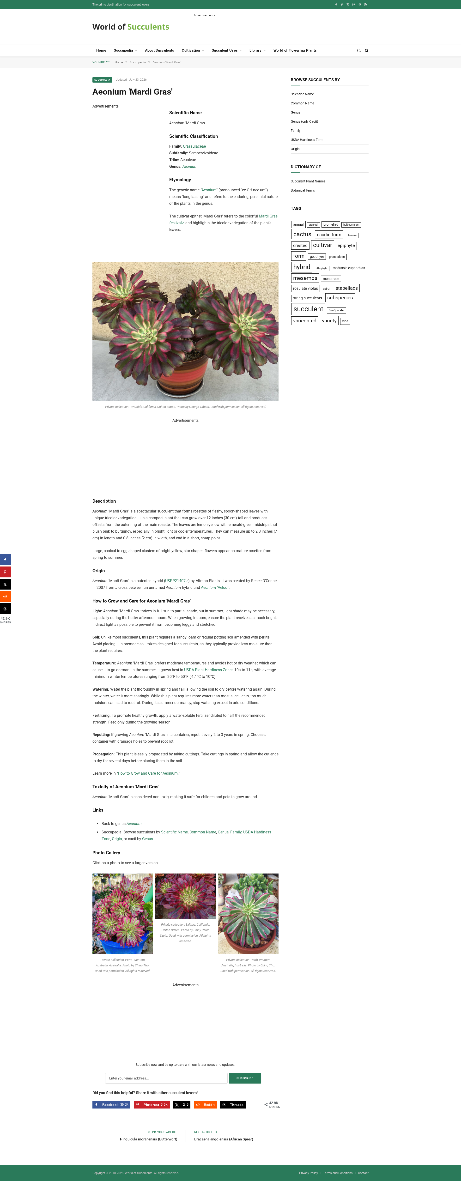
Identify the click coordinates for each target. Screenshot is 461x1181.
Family (236, 832)
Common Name (202, 832)
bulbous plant (351, 224)
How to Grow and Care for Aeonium (148, 773)
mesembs (305, 278)
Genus (223, 832)
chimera (352, 235)
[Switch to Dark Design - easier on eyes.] (359, 50)
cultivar (322, 245)
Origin (117, 839)
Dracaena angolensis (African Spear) (223, 1139)
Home (101, 50)
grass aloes (337, 257)
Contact (363, 1173)
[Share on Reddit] (5, 596)
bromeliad (330, 224)
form (298, 256)
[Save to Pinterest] (5, 571)
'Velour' (215, 587)
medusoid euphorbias (349, 268)
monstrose (331, 279)
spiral (326, 288)
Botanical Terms (303, 190)
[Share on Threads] (5, 608)
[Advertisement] (281, 28)
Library (255, 50)
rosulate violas (305, 288)
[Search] (366, 50)
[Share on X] (5, 584)
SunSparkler (336, 310)
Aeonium (190, 166)
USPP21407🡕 (176, 580)
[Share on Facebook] (5, 559)
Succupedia (123, 50)
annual (298, 224)
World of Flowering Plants (295, 50)
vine (345, 321)
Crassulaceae (194, 146)
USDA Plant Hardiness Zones (208, 670)
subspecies (340, 298)
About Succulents (159, 50)
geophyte (317, 257)
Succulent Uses (225, 50)
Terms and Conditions (338, 1173)
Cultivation (191, 50)
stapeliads (347, 288)
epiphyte (346, 245)
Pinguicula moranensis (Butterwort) (148, 1139)
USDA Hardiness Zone (307, 140)
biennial (313, 224)
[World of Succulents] (130, 26)
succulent (308, 309)
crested (300, 245)
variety (329, 321)
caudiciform (329, 234)
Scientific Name (174, 832)
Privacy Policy (308, 1173)
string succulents (307, 298)
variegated (304, 321)
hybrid (301, 267)
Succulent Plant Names (308, 181)
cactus (302, 234)
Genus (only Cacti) (304, 121)
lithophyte (322, 268)
